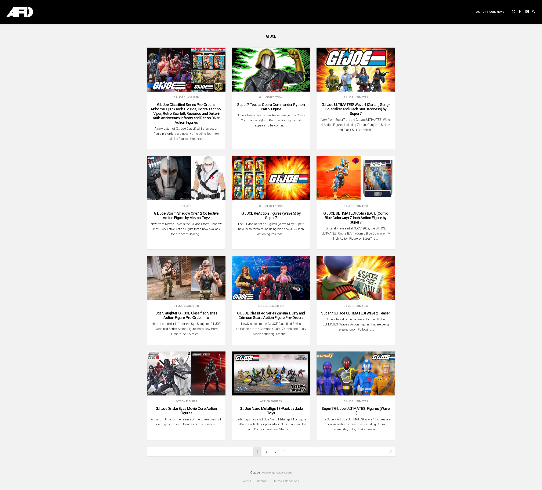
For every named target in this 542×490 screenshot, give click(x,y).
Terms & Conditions (286, 481)
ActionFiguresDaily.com (276, 472)
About (247, 481)
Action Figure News (490, 11)
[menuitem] (490, 12)
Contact (262, 481)
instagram (528, 11)
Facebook (522, 11)
